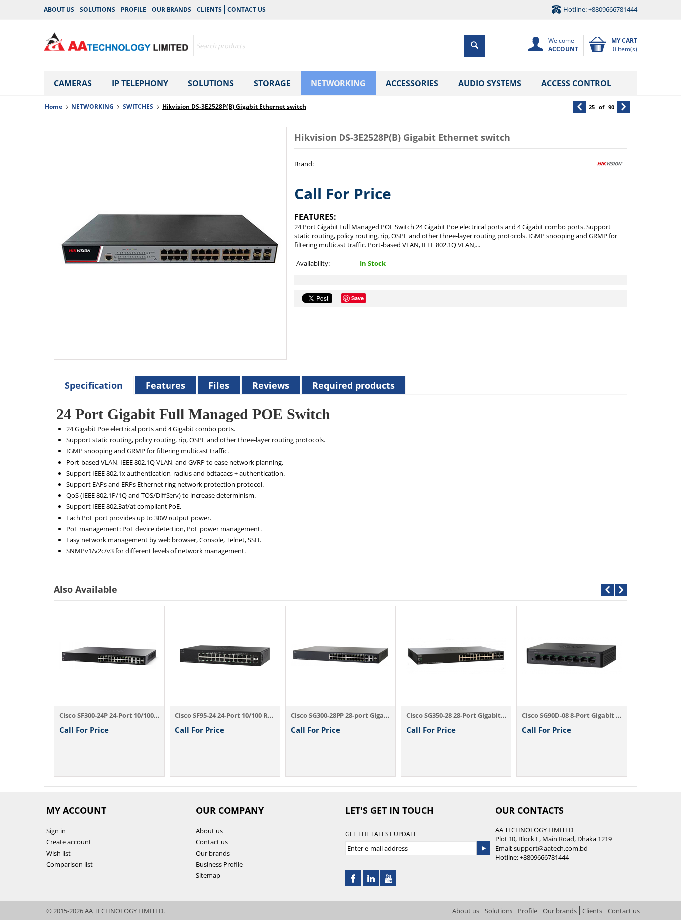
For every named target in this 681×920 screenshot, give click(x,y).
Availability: (313, 263)
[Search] (474, 46)
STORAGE (272, 83)
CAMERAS (73, 83)
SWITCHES (138, 106)
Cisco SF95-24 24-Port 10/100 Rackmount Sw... (225, 715)
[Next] (623, 107)
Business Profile (219, 864)
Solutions (97, 9)
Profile (133, 9)
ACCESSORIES (412, 83)
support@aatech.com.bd (551, 848)
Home (53, 106)
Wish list (58, 853)
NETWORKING (338, 83)
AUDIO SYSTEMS (489, 83)
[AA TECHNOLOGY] (116, 39)
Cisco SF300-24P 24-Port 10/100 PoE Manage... (109, 715)
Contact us (246, 9)
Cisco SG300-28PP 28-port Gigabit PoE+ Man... (340, 715)
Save (357, 298)
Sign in (56, 830)
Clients (209, 9)
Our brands (171, 9)
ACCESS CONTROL (576, 83)
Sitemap (208, 875)
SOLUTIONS (211, 83)
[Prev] (579, 107)
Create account (68, 841)
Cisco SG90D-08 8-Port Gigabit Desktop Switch (572, 715)
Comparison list (69, 864)
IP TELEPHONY (140, 83)
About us (59, 9)
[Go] (483, 848)
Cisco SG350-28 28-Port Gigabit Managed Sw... (456, 715)
